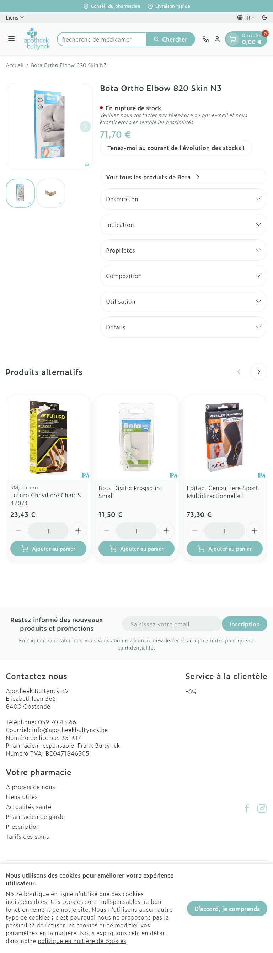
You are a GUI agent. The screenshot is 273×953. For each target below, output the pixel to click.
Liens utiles (22, 796)
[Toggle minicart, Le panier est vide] (232, 39)
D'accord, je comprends (227, 908)
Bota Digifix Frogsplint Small (130, 491)
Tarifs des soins (27, 836)
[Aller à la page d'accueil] (37, 39)
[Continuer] (85, 126)
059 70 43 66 (57, 722)
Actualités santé (28, 806)
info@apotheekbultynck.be (70, 729)
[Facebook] (247, 808)
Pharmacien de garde (35, 816)
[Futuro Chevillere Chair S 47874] (48, 437)
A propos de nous (30, 786)
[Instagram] (262, 808)
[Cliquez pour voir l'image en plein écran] (49, 126)
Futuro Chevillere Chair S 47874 (45, 499)
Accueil (14, 65)
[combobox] (101, 39)
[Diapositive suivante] (258, 371)
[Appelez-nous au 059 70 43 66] (205, 39)
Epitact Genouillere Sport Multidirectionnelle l (222, 491)
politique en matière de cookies (82, 940)
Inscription (244, 624)
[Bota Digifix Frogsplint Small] (136, 437)
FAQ (191, 690)
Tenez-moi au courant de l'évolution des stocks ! (176, 147)
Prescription (23, 826)
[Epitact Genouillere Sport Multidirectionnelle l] (224, 437)
